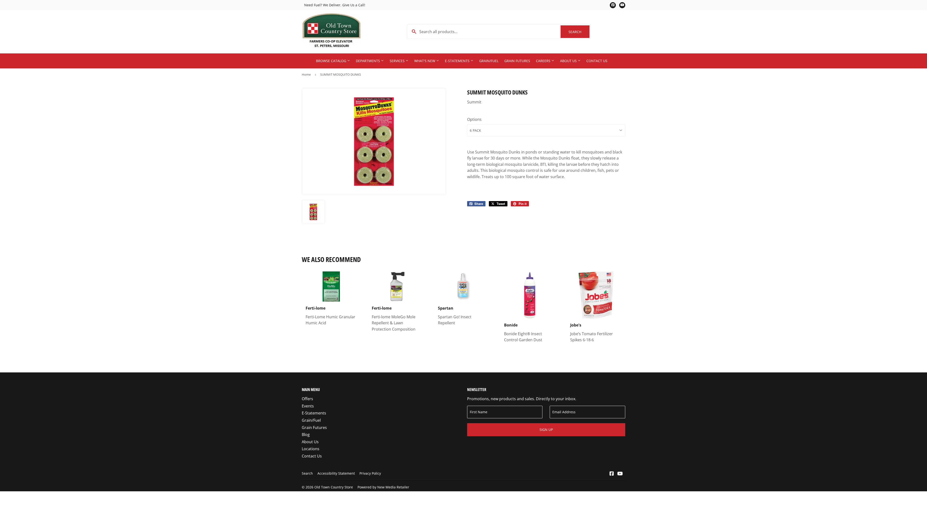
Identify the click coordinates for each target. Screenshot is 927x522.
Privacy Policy (370, 473)
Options (474, 119)
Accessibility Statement (336, 473)
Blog (306, 434)
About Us (569, 60)
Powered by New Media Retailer (383, 487)
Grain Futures (517, 60)
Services (398, 60)
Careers (543, 60)
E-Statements (458, 60)
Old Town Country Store (333, 487)
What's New (425, 60)
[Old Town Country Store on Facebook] (612, 474)
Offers (307, 398)
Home (306, 74)
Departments (368, 60)
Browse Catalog (331, 60)
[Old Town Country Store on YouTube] (620, 474)
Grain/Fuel (489, 60)
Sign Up (546, 429)
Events (308, 406)
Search (579, 31)
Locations (310, 448)
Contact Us (596, 60)
